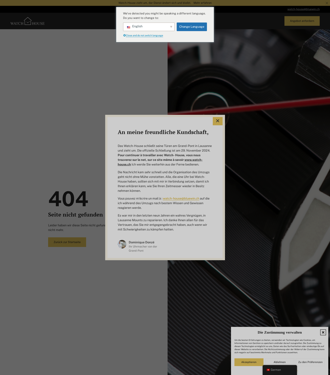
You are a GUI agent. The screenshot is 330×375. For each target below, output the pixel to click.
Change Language (191, 26)
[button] (323, 332)
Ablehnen (280, 362)
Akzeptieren (248, 362)
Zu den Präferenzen (310, 362)
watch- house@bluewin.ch (181, 198)
